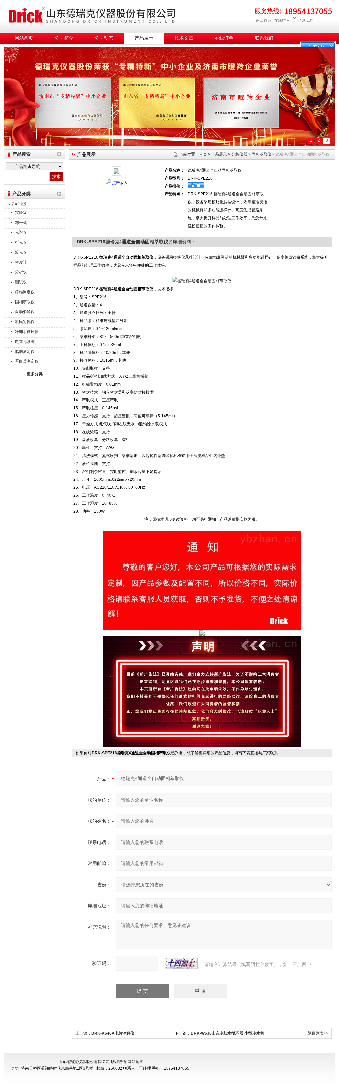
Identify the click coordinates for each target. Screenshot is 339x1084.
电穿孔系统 (25, 341)
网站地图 (136, 1062)
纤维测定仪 (25, 292)
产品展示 (144, 38)
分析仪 (21, 272)
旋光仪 (21, 252)
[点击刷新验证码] (181, 963)
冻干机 (21, 222)
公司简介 (64, 38)
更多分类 (35, 374)
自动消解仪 (25, 312)
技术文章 (184, 38)
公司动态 (104, 38)
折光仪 (21, 242)
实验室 (21, 212)
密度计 (21, 262)
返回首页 (263, 20)
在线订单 (224, 38)
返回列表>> (318, 1033)
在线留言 (282, 20)
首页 (203, 154)
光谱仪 (21, 232)
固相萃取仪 (25, 302)
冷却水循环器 (27, 331)
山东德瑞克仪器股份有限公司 (91, 15)
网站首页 (24, 38)
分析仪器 (19, 204)
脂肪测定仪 (25, 351)
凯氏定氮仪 (25, 321)
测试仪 (21, 282)
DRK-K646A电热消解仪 (112, 1033)
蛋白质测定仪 (27, 361)
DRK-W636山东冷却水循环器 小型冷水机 (227, 1033)
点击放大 (120, 182)
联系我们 (306, 20)
